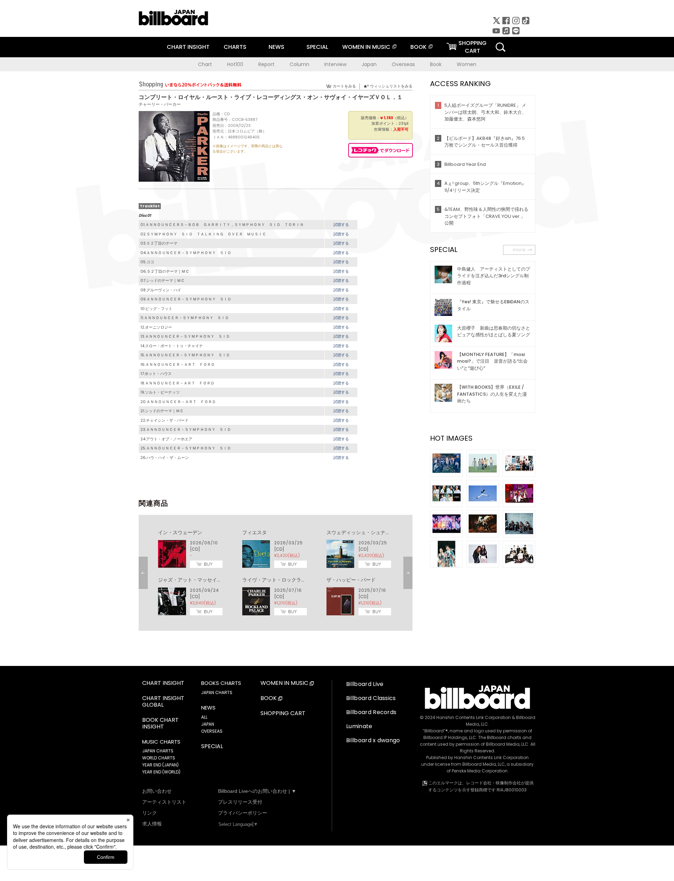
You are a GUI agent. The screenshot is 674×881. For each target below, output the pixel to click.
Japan (369, 64)
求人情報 (152, 824)
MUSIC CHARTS (161, 742)
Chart (205, 64)
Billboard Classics (371, 698)
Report (266, 64)
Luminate (359, 726)
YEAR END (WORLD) (161, 772)
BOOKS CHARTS (221, 683)
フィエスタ (254, 532)
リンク (149, 813)
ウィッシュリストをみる (391, 86)
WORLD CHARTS (158, 758)
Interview (335, 64)
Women (466, 64)
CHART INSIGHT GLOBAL (163, 701)
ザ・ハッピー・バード (351, 579)
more (519, 249)
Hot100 (235, 64)
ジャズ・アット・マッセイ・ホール (197, 579)
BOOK (418, 47)
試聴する (341, 224)
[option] (275, 572)
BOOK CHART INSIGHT (160, 723)
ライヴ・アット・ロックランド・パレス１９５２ (296, 579)
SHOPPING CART (282, 713)
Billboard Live (364, 684)
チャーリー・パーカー (160, 104)
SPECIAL (317, 47)
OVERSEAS (212, 731)
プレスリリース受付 (240, 802)
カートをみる (344, 86)
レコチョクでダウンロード (380, 150)
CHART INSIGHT (188, 47)
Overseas (403, 64)
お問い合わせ (157, 791)
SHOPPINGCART (472, 47)
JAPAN (207, 724)
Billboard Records (371, 712)
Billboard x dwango (373, 740)
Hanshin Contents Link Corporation (473, 717)
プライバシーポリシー (242, 813)
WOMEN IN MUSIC (366, 47)
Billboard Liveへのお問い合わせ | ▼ (257, 791)
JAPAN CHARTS (157, 751)
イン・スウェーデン (180, 532)
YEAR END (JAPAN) (160, 765)
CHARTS (235, 47)
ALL (204, 717)
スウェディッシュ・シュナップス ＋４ (370, 532)
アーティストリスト (164, 802)
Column (299, 64)
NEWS (276, 47)
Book (436, 64)
